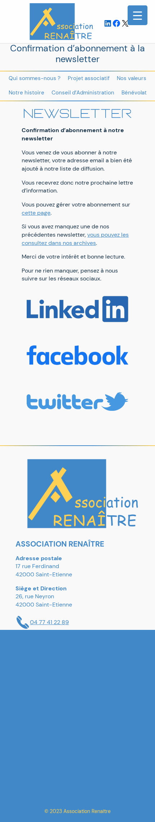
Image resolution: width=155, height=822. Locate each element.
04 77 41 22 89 (49, 622)
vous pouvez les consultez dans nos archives (75, 239)
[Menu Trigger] (137, 15)
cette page (36, 213)
